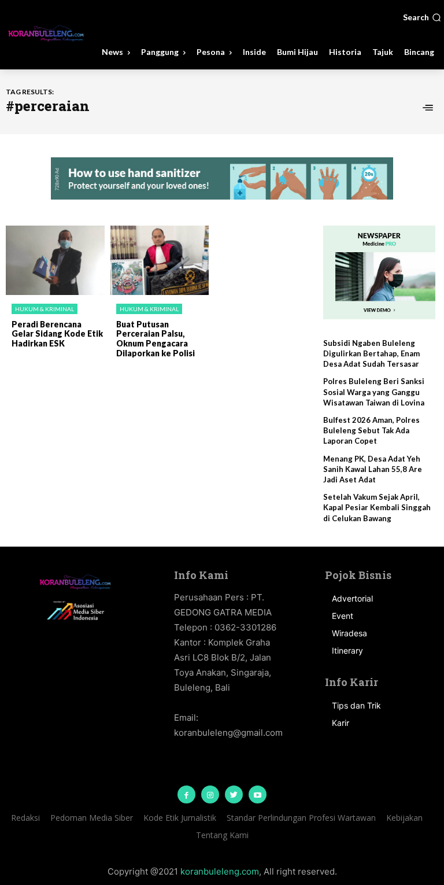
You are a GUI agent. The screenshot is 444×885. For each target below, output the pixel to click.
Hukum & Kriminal (44, 308)
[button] (422, 17)
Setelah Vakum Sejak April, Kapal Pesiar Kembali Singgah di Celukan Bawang (377, 507)
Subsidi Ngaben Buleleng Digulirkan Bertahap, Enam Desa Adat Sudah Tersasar (371, 353)
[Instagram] (210, 794)
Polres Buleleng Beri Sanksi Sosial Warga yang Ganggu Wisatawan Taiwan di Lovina (373, 392)
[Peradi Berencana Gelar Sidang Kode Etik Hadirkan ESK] (55, 260)
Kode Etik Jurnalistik (179, 817)
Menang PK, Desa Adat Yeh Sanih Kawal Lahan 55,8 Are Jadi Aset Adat (372, 469)
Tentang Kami (222, 834)
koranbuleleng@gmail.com (228, 732)
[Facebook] (186, 794)
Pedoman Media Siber (91, 817)
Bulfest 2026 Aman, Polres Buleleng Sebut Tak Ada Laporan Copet (371, 430)
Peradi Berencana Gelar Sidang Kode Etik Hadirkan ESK (57, 334)
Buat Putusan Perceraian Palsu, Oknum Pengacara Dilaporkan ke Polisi (155, 338)
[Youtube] (258, 794)
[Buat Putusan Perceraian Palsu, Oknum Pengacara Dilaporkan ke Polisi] (159, 260)
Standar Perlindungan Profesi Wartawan (301, 817)
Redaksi (25, 817)
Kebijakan (404, 817)
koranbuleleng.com (219, 871)
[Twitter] (234, 794)
